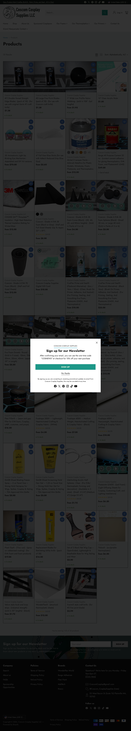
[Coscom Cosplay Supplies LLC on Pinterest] (63, 387)
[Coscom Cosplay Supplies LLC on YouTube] (75, 387)
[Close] (96, 342)
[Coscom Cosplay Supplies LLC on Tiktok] (71, 387)
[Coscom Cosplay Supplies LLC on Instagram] (67, 387)
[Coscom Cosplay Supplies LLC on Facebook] (55, 387)
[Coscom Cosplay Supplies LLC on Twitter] (59, 387)
